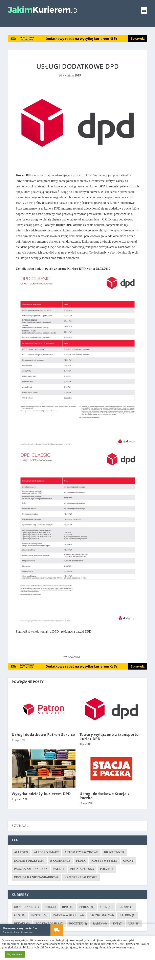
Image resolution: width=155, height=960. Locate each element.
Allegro (21, 852)
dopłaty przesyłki (29, 860)
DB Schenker (114, 852)
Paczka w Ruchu (68, 915)
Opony (128, 860)
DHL (50, 906)
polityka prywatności (103, 943)
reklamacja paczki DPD (76, 631)
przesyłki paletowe (81, 877)
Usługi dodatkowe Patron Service (43, 734)
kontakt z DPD (49, 631)
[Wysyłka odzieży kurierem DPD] (43, 768)
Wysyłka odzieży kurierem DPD (41, 793)
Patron (127, 915)
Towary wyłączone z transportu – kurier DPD (111, 736)
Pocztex (106, 868)
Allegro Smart (46, 852)
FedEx (81, 860)
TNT (118, 923)
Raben (100, 923)
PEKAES (22, 923)
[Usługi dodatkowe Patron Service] (43, 709)
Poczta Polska (82, 868)
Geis (106, 906)
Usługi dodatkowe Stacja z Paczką (105, 795)
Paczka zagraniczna (30, 868)
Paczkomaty (102, 915)
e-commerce (60, 860)
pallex (58, 868)
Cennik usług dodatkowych (34, 268)
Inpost (39, 915)
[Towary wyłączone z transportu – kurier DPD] (111, 709)
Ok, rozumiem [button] (14, 954)
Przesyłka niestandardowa (36, 877)
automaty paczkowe (81, 852)
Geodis (126, 906)
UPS (133, 923)
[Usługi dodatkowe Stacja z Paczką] (111, 768)
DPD (67, 906)
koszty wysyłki (104, 860)
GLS (19, 915)
